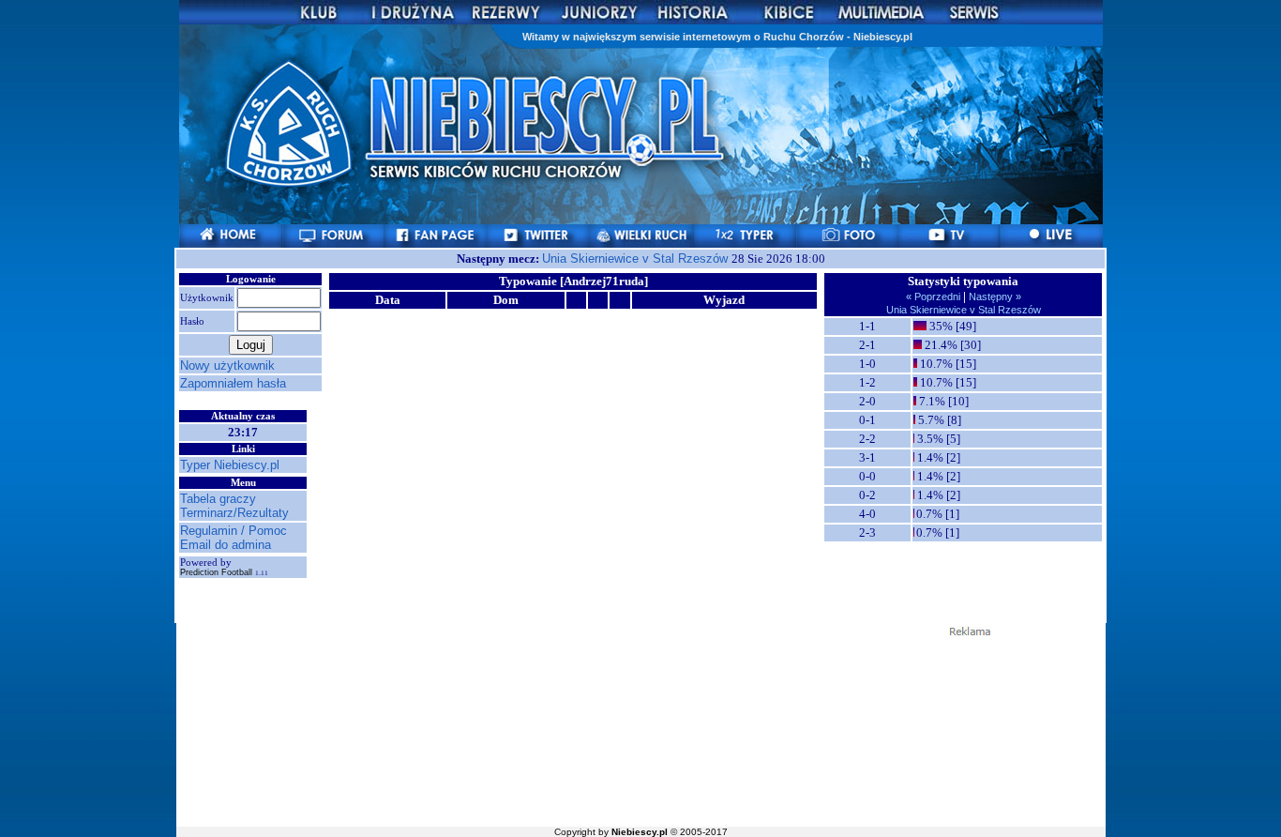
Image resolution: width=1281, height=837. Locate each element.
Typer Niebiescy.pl (229, 465)
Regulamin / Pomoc (233, 531)
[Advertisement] (640, 730)
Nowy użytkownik (227, 365)
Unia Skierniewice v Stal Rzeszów (636, 258)
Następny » (993, 296)
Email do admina (225, 545)
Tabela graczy (218, 499)
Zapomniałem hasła (233, 383)
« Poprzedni (934, 296)
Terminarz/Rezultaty (234, 513)
